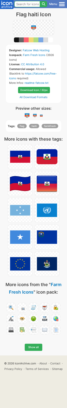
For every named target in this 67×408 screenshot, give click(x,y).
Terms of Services (37, 369)
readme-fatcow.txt (36, 82)
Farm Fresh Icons (34, 55)
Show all (33, 347)
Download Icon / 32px (34, 90)
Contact (55, 363)
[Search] (43, 4)
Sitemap (57, 369)
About (43, 363)
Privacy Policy (13, 369)
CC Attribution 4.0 (32, 64)
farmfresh (50, 126)
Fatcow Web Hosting (36, 50)
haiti (34, 126)
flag (22, 126)
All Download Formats (33, 97)
